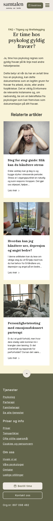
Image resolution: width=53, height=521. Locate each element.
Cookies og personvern (17, 443)
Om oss (8, 452)
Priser (6, 428)
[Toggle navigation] (47, 5)
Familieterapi (11, 407)
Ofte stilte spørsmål (15, 438)
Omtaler (8, 469)
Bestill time (36, 5)
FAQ (10, 29)
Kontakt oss (22, 495)
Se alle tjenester (13, 412)
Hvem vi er (10, 459)
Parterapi (9, 402)
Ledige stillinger (13, 474)
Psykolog (9, 397)
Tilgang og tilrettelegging (30, 29)
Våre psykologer (13, 464)
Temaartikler (11, 433)
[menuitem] (17, 397)
